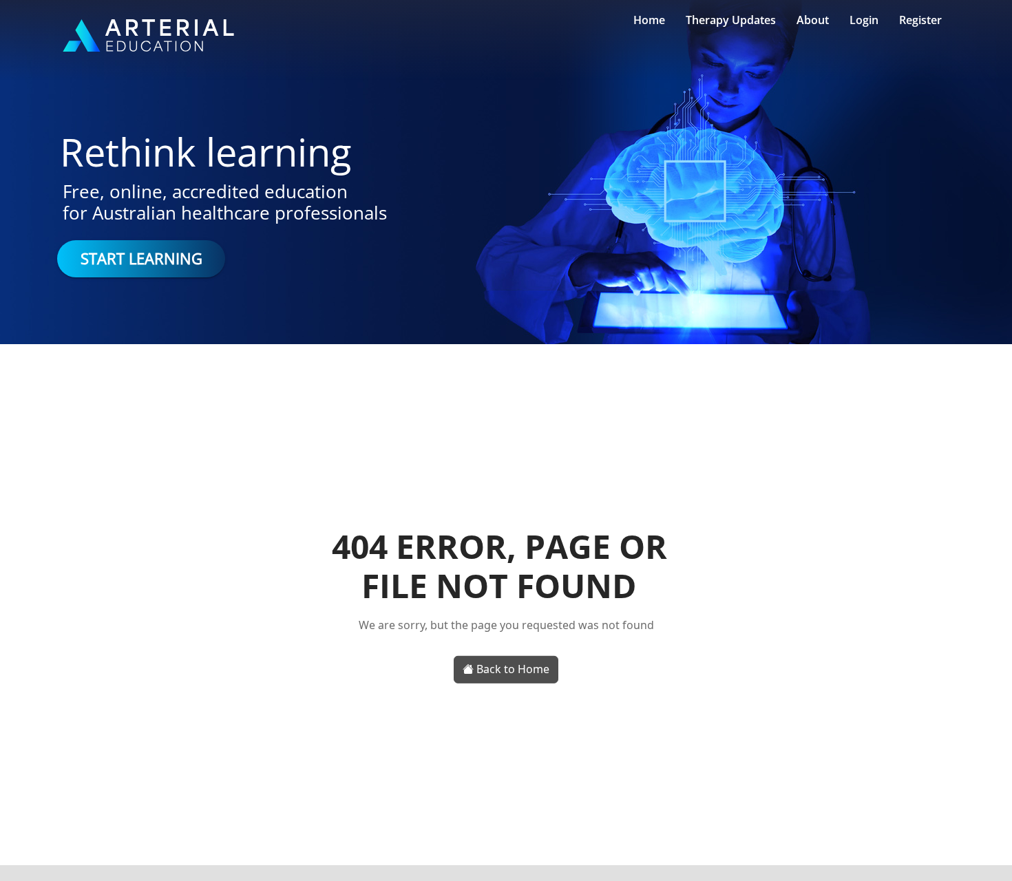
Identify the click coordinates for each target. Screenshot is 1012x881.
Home (649, 20)
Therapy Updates (731, 20)
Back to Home (511, 669)
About (813, 20)
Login (864, 20)
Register (920, 20)
